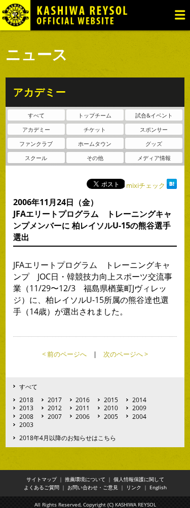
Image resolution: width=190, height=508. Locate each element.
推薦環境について (85, 479)
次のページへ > (125, 354)
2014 (139, 400)
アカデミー (36, 129)
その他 (95, 158)
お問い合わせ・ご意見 (92, 487)
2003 (26, 424)
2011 (82, 408)
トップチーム (94, 115)
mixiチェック (145, 185)
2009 (139, 408)
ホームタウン (94, 143)
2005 (111, 416)
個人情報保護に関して (138, 479)
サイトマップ (41, 479)
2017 (55, 400)
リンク (133, 487)
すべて (36, 115)
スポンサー (154, 129)
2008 (26, 416)
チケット (95, 129)
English (158, 487)
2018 (26, 400)
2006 (82, 416)
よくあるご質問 (41, 487)
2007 (55, 416)
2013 (26, 408)
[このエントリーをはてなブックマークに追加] (172, 185)
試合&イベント (154, 115)
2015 (111, 400)
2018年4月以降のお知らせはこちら (67, 438)
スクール (36, 158)
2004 (139, 416)
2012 (55, 408)
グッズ (153, 143)
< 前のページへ (64, 354)
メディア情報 (154, 158)
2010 (111, 408)
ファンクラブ (36, 143)
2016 (82, 400)
